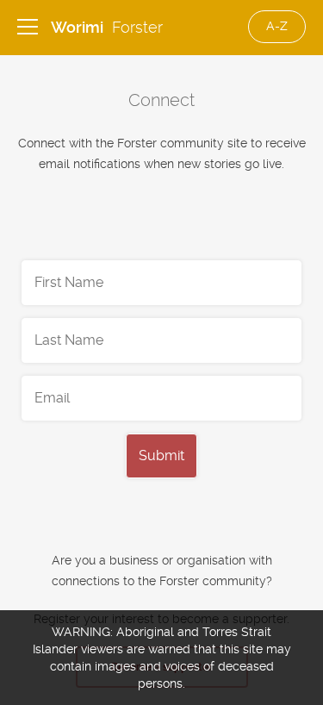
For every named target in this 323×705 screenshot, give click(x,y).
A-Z (277, 26)
